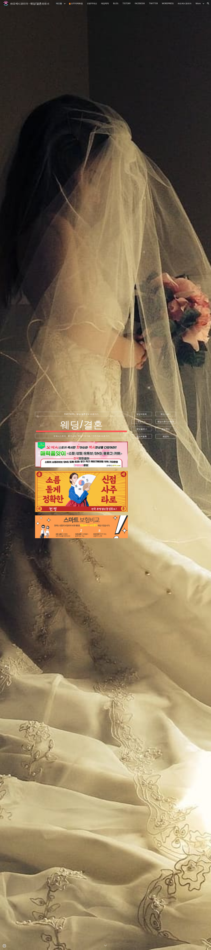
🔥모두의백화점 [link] (76, 3)
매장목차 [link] (105, 3)
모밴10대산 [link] (92, 3)
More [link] (198, 3)
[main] (81, 425)
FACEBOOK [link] (140, 3)
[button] (208, 3)
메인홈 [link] (59, 3)
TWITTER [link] (153, 3)
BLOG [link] (115, 3)
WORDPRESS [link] (168, 3)
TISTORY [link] (126, 3)
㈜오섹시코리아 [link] (184, 3)
